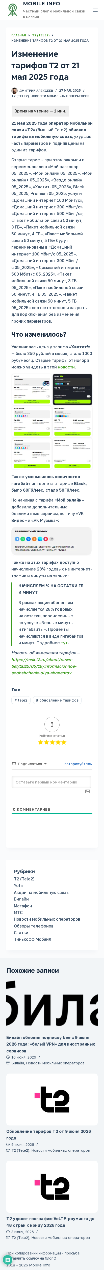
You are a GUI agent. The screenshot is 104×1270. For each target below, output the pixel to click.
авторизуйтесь (77, 764)
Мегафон (23, 905)
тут (64, 642)
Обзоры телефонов (34, 926)
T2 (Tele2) (20, 96)
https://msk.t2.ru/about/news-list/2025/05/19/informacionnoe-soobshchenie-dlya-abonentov (43, 666)
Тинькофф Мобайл (32, 939)
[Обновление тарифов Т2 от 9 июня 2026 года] (52, 1099)
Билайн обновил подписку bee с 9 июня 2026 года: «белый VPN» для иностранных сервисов (50, 1044)
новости (66, 366)
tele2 (21, 700)
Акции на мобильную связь (41, 892)
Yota (18, 885)
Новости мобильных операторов (60, 96)
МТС (18, 912)
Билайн (21, 899)
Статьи (21, 932)
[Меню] (95, 9)
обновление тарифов (57, 700)
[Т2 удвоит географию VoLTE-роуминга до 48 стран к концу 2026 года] (52, 1187)
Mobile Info (41, 4)
